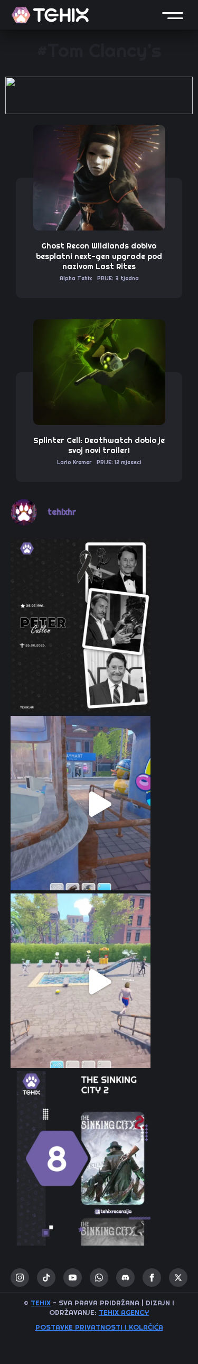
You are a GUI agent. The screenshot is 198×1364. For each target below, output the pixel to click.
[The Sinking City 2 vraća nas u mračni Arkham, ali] (99, 1159)
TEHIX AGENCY (124, 1312)
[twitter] (178, 1277)
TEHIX (41, 1302)
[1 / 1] (99, 95)
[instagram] (20, 1277)
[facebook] (152, 1277)
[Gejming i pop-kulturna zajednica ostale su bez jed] (99, 626)
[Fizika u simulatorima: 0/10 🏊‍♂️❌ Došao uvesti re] (99, 982)
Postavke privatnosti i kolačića (99, 1327)
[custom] (46, 1277)
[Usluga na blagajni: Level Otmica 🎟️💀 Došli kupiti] (99, 804)
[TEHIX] (50, 15)
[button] (172, 14)
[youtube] (72, 1277)
